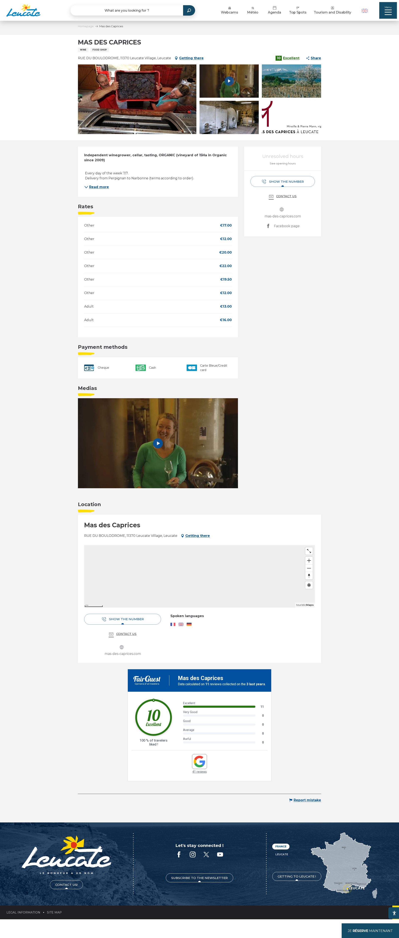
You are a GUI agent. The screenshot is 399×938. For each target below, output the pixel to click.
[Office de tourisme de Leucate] (66, 855)
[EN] (365, 11)
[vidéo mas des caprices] (158, 443)
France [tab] (280, 846)
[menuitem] (23, 10)
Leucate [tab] (281, 854)
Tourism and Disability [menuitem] (332, 12)
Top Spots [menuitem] (298, 12)
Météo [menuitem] (252, 12)
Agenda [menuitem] (274, 12)
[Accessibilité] (394, 913)
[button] (365, 10)
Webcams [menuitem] (229, 12)
